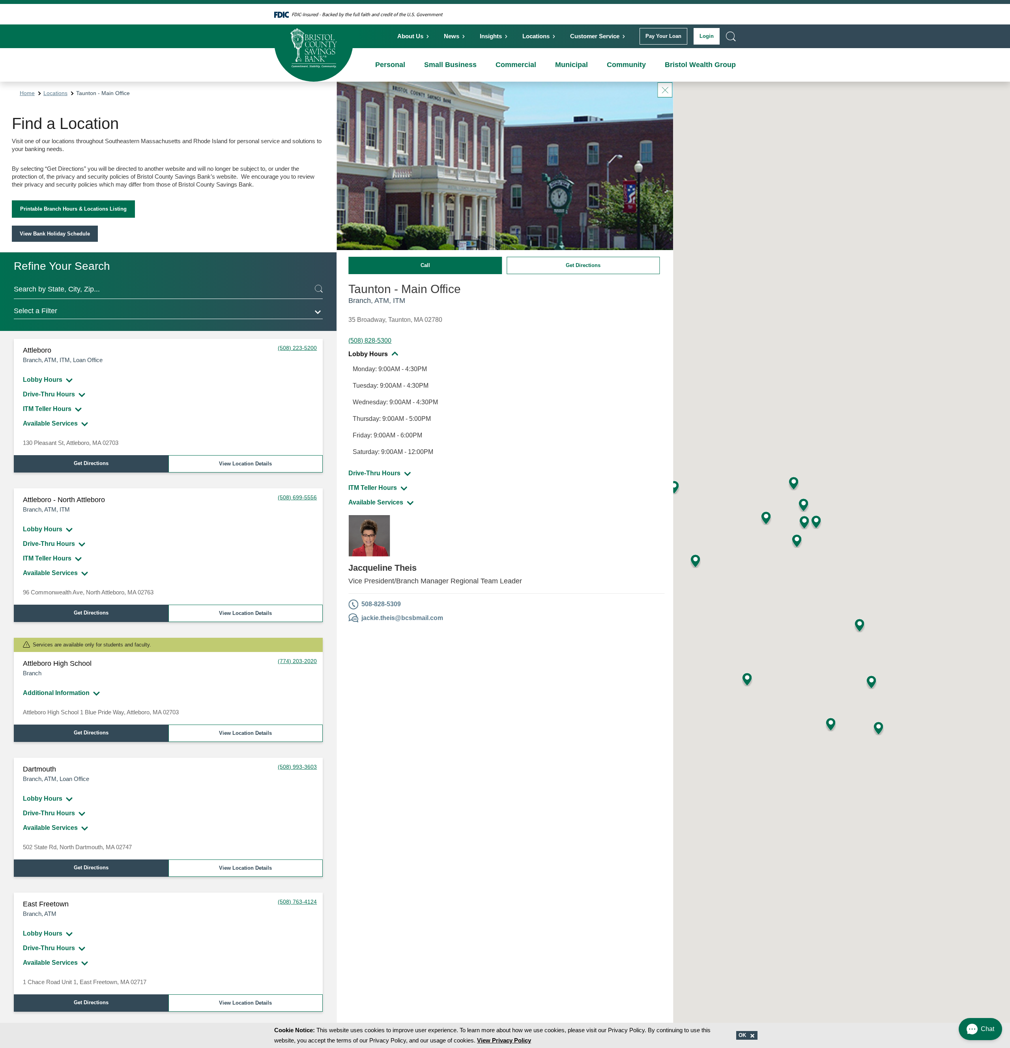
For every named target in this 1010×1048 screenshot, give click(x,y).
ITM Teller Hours (47, 408)
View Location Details (245, 464)
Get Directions (91, 463)
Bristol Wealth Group (700, 65)
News (451, 36)
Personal (390, 65)
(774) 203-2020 (297, 661)
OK (743, 1035)
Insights (491, 36)
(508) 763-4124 (297, 902)
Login (707, 36)
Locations (536, 36)
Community (626, 65)
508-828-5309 (381, 604)
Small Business (450, 65)
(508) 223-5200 (297, 348)
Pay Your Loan (663, 36)
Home (27, 93)
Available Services (50, 423)
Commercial (516, 65)
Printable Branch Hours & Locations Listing (73, 209)
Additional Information (56, 692)
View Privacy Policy (504, 1040)
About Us (410, 36)
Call (425, 265)
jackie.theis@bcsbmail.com (402, 618)
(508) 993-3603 (297, 767)
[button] (674, 487)
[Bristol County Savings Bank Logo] (313, 42)
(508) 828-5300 (369, 340)
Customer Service (594, 36)
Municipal (571, 65)
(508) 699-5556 (297, 497)
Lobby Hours (42, 379)
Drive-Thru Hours (49, 394)
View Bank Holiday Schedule (55, 234)
